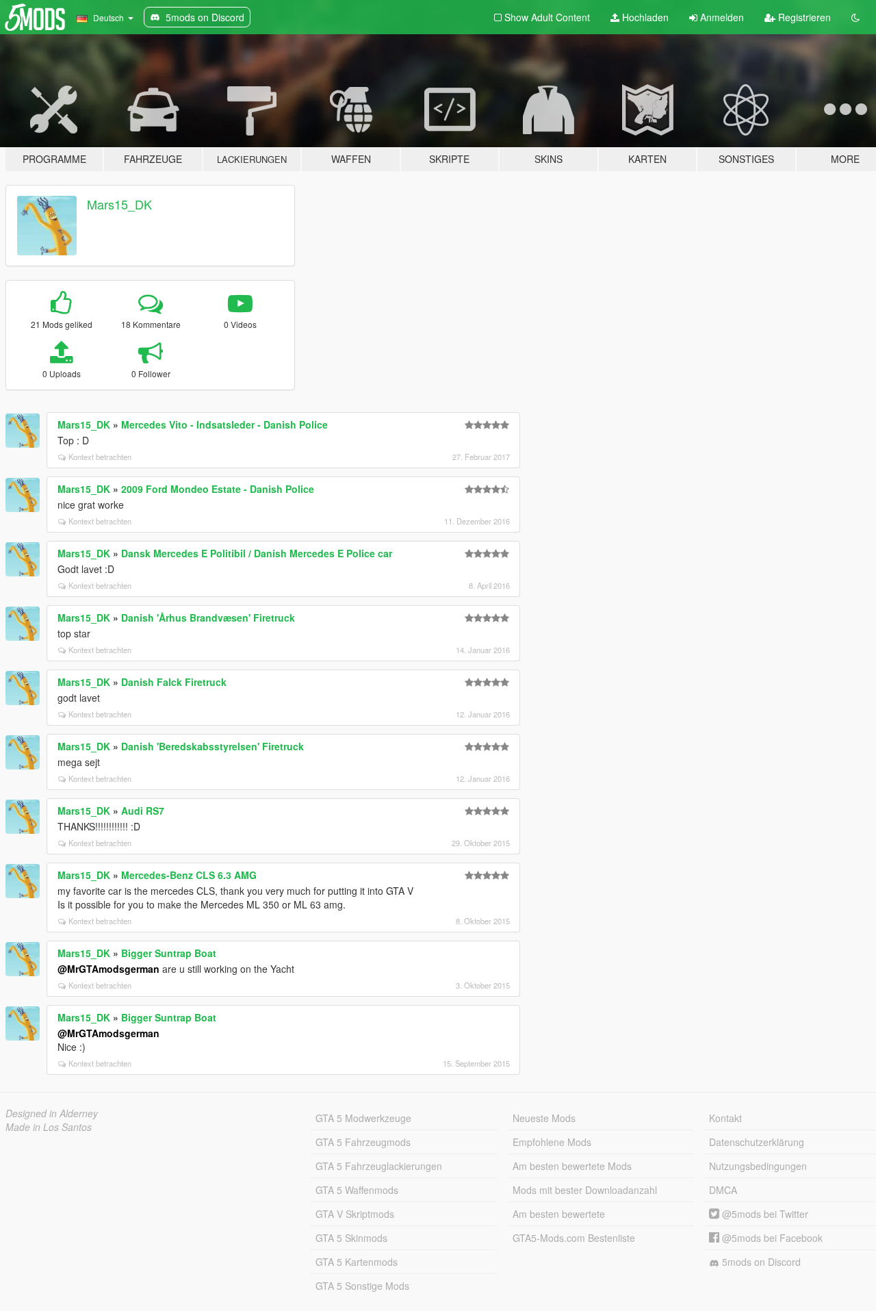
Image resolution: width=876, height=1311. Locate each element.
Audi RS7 (142, 810)
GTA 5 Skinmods (351, 1238)
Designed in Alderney (51, 1113)
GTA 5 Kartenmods (356, 1262)
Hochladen (644, 17)
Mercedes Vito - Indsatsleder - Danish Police (224, 424)
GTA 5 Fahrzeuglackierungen (378, 1166)
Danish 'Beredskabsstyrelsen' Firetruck (212, 746)
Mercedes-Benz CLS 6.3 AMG (189, 875)
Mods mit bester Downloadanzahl (585, 1190)
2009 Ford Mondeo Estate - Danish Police (217, 489)
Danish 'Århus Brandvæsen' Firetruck (208, 617)
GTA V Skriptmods (354, 1214)
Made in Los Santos (48, 1127)
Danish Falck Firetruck (174, 682)
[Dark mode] (855, 17)
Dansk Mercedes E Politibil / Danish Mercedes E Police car (256, 553)
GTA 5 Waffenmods (356, 1190)
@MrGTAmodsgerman (108, 969)
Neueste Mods (544, 1118)
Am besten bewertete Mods (572, 1166)
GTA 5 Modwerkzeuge (363, 1118)
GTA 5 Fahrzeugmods (363, 1142)
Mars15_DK (119, 204)
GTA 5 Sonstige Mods (362, 1286)
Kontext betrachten (99, 456)
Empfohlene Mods (552, 1142)
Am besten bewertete (559, 1214)
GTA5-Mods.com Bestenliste (574, 1238)
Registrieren (803, 17)
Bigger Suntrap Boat (168, 953)
